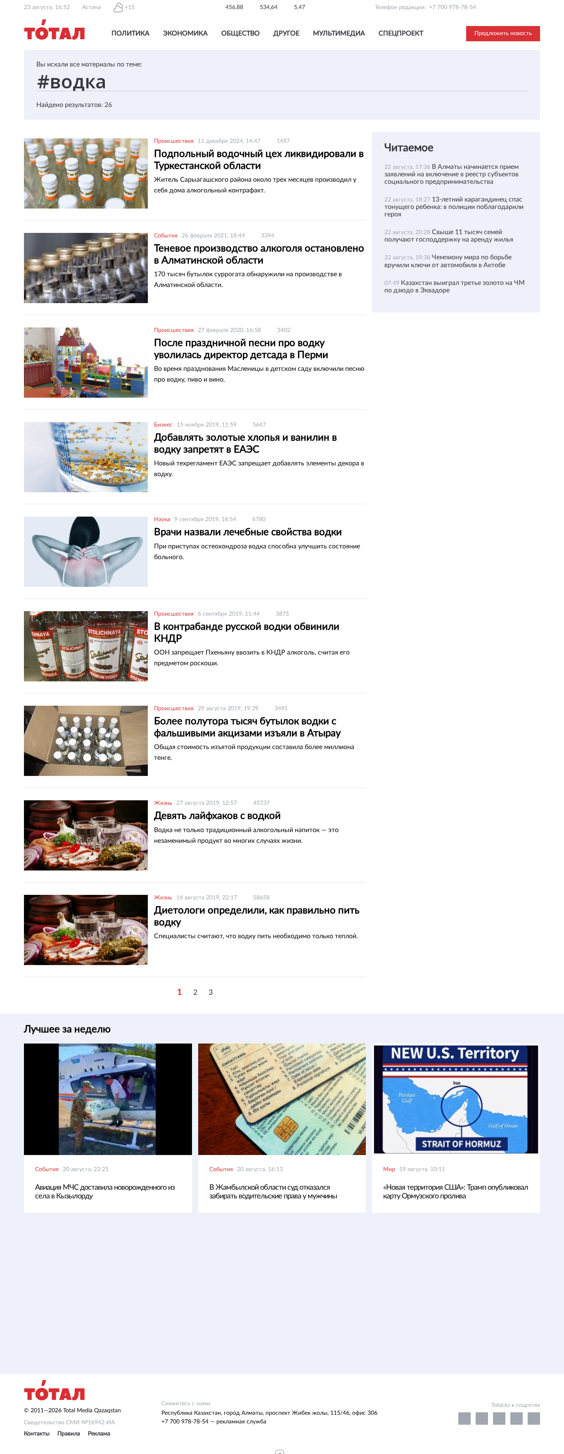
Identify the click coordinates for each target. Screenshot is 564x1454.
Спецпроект (401, 33)
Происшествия (174, 141)
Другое (286, 33)
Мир (389, 1169)
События (166, 236)
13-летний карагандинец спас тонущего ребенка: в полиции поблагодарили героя (454, 207)
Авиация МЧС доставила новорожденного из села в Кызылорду (105, 1192)
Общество (240, 33)
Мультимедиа (339, 33)
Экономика (185, 33)
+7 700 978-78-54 (452, 7)
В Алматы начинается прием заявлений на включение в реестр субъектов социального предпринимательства (451, 174)
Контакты (37, 1434)
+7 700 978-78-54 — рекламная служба (213, 1422)
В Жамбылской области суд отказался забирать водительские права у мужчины (273, 1192)
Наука (162, 519)
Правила (68, 1434)
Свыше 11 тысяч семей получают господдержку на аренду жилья (448, 236)
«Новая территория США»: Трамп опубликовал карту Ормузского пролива (455, 1192)
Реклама (99, 1434)
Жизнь (163, 803)
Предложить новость (503, 33)
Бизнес (163, 425)
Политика (130, 33)
